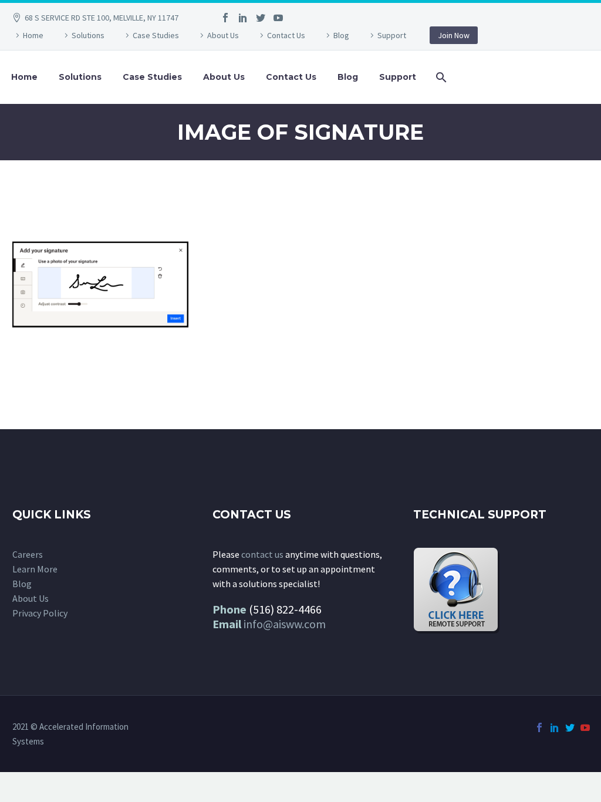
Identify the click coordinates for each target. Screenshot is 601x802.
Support (391, 35)
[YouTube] (278, 17)
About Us (223, 35)
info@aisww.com (285, 623)
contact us (262, 554)
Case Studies (156, 35)
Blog (341, 35)
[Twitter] (260, 17)
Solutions (88, 35)
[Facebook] (225, 17)
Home (33, 35)
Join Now (454, 35)
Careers (27, 554)
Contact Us (286, 35)
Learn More (35, 569)
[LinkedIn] (243, 17)
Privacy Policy (39, 613)
